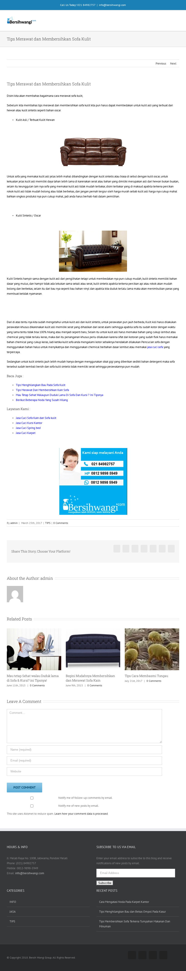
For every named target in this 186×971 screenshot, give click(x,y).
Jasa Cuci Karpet (25, 433)
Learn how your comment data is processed (81, 814)
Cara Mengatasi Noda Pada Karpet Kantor (124, 902)
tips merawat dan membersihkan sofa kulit (64, 105)
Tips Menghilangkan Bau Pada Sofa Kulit (40, 385)
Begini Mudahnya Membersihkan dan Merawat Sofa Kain (35, 678)
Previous (161, 63)
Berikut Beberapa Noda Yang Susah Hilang (42, 400)
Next (173, 63)
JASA (13, 912)
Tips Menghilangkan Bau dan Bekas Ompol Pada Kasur (132, 912)
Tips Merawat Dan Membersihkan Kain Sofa (42, 390)
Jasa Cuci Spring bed (28, 428)
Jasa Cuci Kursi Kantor (29, 423)
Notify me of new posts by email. (78, 806)
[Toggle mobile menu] (177, 18)
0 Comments (60, 523)
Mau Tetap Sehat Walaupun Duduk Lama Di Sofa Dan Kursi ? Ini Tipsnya (59, 395)
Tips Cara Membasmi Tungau (91, 676)
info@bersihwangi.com (112, 5)
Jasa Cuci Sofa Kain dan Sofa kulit (36, 418)
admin (14, 523)
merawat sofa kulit (71, 96)
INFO (13, 902)
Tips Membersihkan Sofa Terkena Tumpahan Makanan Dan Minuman (134, 923)
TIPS (47, 523)
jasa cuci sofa (155, 347)
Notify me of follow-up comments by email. (85, 798)
